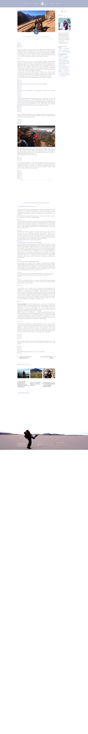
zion (53, 38)
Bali (68, 48)
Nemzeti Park (31, 61)
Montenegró (60, 67)
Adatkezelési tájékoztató (21, 444)
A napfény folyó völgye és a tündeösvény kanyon (25, 357)
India (63, 63)
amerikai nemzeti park (35, 38)
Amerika (20, 38)
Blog (48, 3)
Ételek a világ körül (65, 74)
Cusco (62, 51)
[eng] (62, 3)
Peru (68, 68)
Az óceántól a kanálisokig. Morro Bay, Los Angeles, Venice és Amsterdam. (23, 384)
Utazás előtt (49, 380)
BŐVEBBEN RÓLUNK (63, 43)
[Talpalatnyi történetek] (42, 3)
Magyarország (61, 66)
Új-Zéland (62, 76)
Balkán (59, 50)
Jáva (59, 64)
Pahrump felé (34, 351)
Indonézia (67, 63)
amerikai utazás (42, 38)
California (36, 379)
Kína (64, 64)
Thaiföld (66, 70)
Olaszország (64, 68)
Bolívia (62, 50)
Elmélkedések (62, 54)
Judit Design (27, 446)
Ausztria (63, 48)
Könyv (26, 3)
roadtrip (46, 38)
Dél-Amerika (66, 51)
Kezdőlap (58, 3)
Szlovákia (63, 70)
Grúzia (62, 57)
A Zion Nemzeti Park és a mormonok (36, 37)
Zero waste (35, 3)
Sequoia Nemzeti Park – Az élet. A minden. (35, 384)
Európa (60, 56)
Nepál (64, 67)
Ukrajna (69, 70)
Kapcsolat (52, 3)
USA (28, 38)
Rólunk (30, 3)
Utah (30, 38)
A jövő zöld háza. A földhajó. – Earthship (47, 357)
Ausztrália (66, 48)
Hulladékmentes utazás (48, 379)
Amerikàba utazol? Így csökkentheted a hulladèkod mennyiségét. (49, 384)
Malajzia (66, 66)
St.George (50, 38)
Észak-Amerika (24, 38)
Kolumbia (61, 64)
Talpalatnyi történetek (21, 443)
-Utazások (22, 379)
